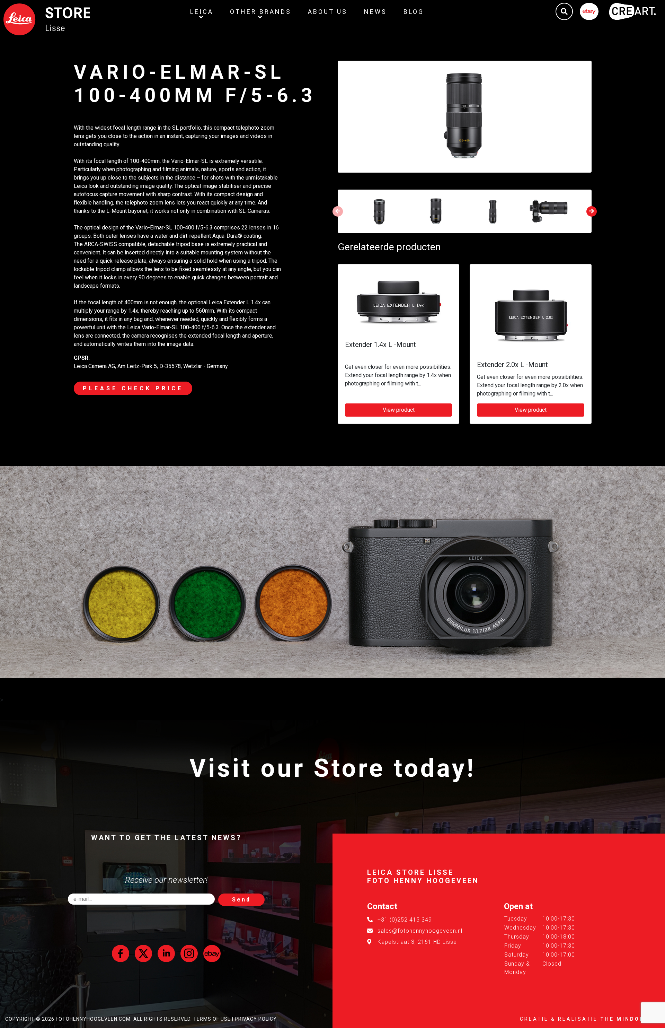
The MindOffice (630, 1019)
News (375, 11)
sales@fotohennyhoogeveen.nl (420, 930)
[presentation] (337, 211)
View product (399, 410)
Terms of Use (212, 1019)
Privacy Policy (256, 1019)
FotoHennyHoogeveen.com (93, 1019)
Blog (414, 11)
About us (327, 11)
